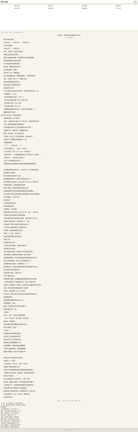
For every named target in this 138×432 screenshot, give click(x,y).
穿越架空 (50, 8)
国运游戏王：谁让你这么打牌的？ (10, 419)
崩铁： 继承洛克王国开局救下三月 (10, 411)
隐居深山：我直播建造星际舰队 (16, 32)
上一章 (63, 400)
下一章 (72, 400)
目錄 (79, 400)
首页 (2, 32)
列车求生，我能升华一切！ (8, 415)
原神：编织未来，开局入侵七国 (10, 413)
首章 (59, 400)
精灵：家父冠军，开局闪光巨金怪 (10, 421)
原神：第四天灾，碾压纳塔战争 (10, 427)
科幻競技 (16, 8)
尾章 (76, 400)
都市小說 (50, 5)
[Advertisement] (69, 20)
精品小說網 (4, 2)
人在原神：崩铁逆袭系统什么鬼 (10, 423)
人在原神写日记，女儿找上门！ (10, 409)
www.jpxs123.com (69, 430)
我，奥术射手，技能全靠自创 (14, 403)
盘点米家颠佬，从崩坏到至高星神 (10, 425)
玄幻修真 (84, 5)
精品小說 (16, 5)
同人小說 (118, 8)
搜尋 (135, 1)
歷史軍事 (118, 5)
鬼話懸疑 (84, 8)
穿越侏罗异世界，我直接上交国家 (15, 405)
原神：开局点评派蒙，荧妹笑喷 (10, 417)
